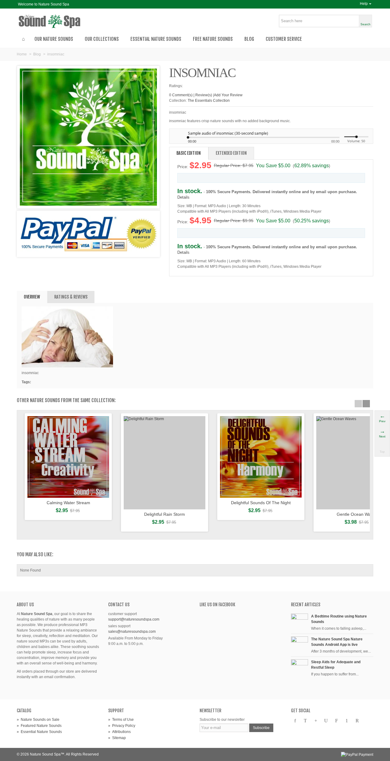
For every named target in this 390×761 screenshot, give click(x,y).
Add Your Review (228, 95)
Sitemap (117, 738)
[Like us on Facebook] (295, 721)
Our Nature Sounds (53, 39)
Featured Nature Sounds (39, 726)
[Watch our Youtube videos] (326, 721)
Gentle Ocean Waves (357, 514)
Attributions (119, 732)
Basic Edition (188, 153)
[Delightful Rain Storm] (164, 462)
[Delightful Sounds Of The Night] (261, 457)
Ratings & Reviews (70, 296)
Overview (32, 296)
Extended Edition (231, 153)
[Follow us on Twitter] (305, 721)
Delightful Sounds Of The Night (261, 502)
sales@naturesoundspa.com (132, 631)
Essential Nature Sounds (155, 39)
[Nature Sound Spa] (62, 21)
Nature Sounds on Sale (38, 719)
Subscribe (261, 728)
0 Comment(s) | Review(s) (190, 95)
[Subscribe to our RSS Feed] (357, 721)
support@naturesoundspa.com (133, 619)
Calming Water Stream (68, 502)
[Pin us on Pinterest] (347, 721)
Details (183, 197)
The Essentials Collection (209, 100)
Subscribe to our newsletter (222, 719)
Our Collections (102, 39)
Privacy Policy (121, 726)
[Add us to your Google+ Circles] (316, 721)
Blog (249, 39)
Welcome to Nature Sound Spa (43, 4)
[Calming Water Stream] (68, 457)
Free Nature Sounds (213, 39)
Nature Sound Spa (45, 754)
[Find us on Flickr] (336, 721)
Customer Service (284, 39)
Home (22, 54)
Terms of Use (121, 719)
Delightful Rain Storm (164, 514)
